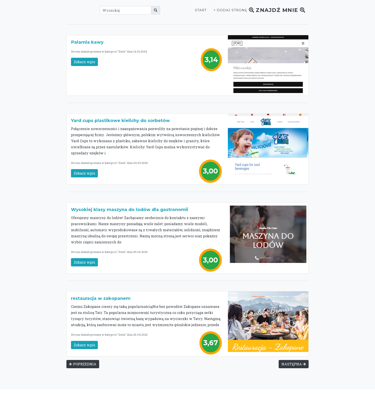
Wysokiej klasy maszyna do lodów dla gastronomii (129, 209)
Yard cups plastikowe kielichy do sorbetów (120, 120)
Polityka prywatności (226, 402)
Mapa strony (277, 402)
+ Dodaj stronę (230, 10)
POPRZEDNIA (84, 364)
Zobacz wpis (84, 61)
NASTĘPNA (292, 364)
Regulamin (254, 402)
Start (201, 10)
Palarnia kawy (87, 42)
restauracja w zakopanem (100, 298)
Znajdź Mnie (277, 10)
